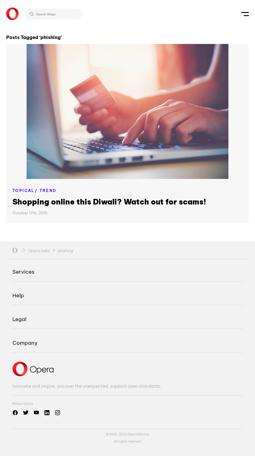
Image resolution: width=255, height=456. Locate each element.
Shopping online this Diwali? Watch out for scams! (109, 201)
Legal (19, 319)
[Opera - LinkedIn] (47, 412)
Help (18, 295)
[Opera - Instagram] (57, 412)
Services (23, 271)
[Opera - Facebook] (15, 412)
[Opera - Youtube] (36, 412)
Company (25, 342)
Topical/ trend (34, 190)
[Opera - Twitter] (26, 412)
